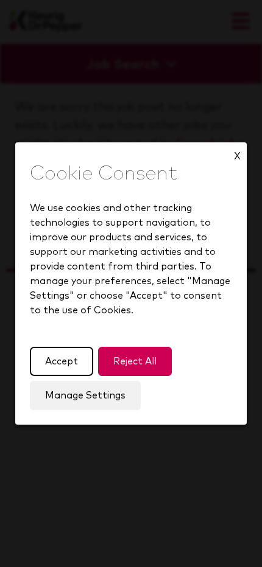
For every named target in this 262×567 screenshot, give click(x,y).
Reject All (135, 361)
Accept (61, 361)
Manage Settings (85, 395)
